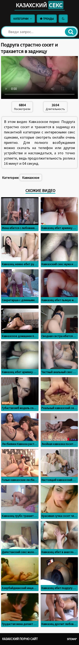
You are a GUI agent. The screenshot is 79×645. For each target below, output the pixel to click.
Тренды (48, 18)
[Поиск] (71, 32)
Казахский (39, 5)
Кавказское (30, 177)
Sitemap (72, 639)
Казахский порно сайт (20, 639)
